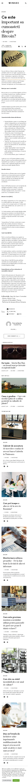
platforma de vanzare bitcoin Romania (15, 79)
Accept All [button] (16, 780)
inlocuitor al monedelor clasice (11, 300)
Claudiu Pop (8, 45)
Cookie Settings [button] (7, 780)
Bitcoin (4, 298)
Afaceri (4, 11)
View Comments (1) (13, 336)
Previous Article (8, 342)
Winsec (14, 3)
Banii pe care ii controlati (18, 296)
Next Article (5, 375)
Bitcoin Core (11, 298)
